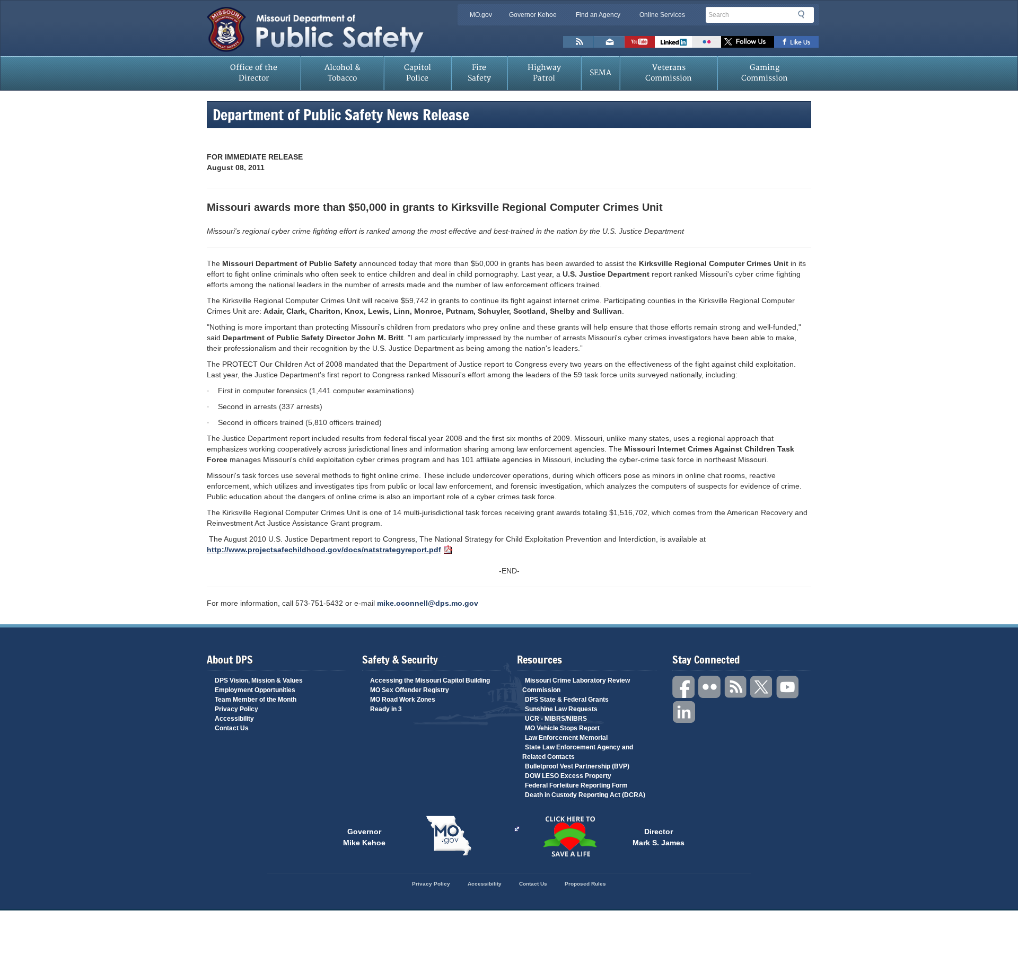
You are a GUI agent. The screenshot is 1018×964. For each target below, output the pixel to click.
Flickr (706, 42)
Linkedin (684, 712)
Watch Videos (640, 42)
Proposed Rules (585, 884)
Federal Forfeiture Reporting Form (576, 785)
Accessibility (234, 718)
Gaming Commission (764, 73)
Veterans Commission (668, 73)
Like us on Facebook (796, 42)
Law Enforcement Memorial (566, 737)
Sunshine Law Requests (561, 709)
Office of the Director (253, 73)
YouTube (788, 687)
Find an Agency (598, 15)
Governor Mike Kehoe (364, 836)
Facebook (684, 687)
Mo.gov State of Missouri (448, 836)
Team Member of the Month (255, 699)
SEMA (600, 72)
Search (804, 14)
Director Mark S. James (658, 836)
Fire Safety (479, 73)
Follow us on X (747, 42)
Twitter (762, 687)
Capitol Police (417, 73)
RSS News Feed (578, 42)
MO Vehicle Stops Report (562, 728)
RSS (736, 687)
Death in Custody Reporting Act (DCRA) (585, 795)
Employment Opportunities (255, 690)
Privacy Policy (236, 709)
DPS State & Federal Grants (567, 699)
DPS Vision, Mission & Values (259, 680)
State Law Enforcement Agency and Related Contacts (577, 752)
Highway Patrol (544, 73)
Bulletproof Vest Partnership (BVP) (577, 766)
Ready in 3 (386, 709)
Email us (609, 42)
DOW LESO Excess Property (568, 776)
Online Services (662, 15)
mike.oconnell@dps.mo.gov (427, 603)
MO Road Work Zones (402, 699)
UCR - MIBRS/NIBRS (556, 718)
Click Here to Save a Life (569, 836)
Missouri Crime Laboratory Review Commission (576, 685)
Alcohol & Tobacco (342, 73)
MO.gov (481, 15)
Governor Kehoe (533, 15)
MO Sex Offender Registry (409, 690)
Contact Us (232, 728)
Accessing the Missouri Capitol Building (430, 680)
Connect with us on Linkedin (673, 42)
